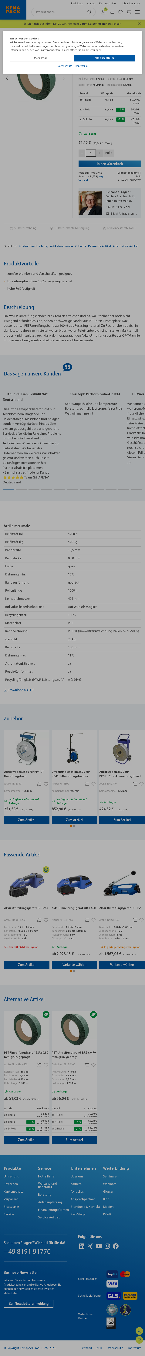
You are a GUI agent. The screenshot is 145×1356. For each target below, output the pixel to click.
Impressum (82, 66)
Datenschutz (65, 66)
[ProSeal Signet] (14, 1343)
